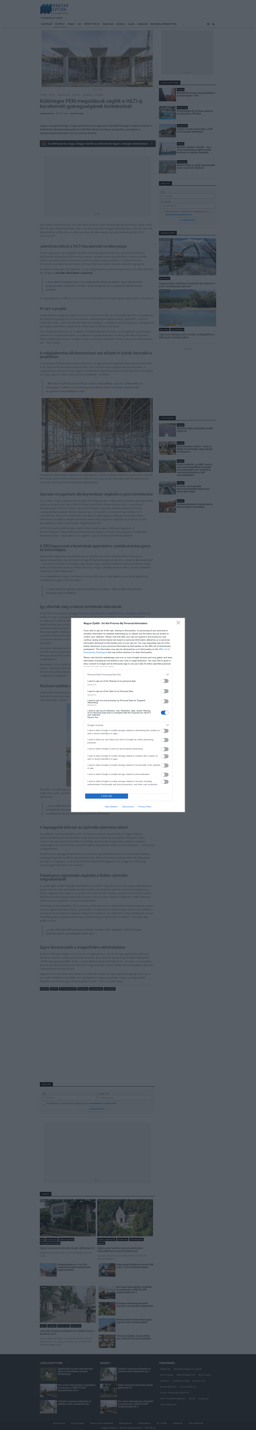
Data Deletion (111, 806)
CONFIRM (106, 796)
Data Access (128, 806)
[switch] (165, 681)
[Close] (179, 623)
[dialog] (128, 715)
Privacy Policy (144, 806)
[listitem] (128, 674)
